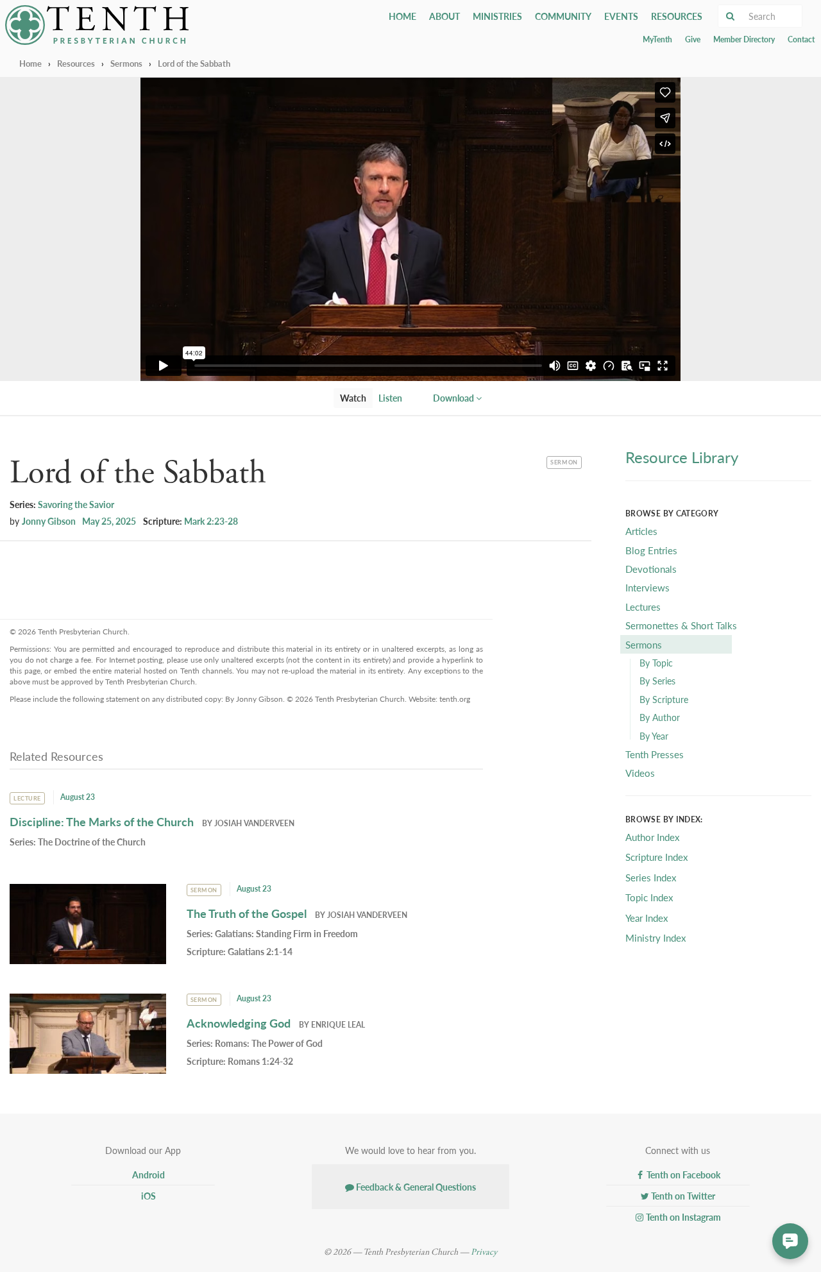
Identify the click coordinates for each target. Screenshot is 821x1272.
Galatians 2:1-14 (260, 951)
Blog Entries (651, 550)
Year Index (646, 917)
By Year (653, 735)
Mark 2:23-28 (211, 520)
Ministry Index (655, 937)
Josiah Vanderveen (254, 823)
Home (402, 16)
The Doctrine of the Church (92, 841)
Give (692, 39)
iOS (147, 1195)
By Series (657, 680)
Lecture (27, 798)
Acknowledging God (239, 1023)
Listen (390, 397)
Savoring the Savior (76, 504)
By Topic (656, 662)
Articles (641, 531)
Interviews (647, 587)
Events (621, 16)
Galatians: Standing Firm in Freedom (286, 933)
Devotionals (651, 568)
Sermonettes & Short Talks (681, 625)
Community (563, 16)
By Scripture (663, 699)
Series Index (650, 877)
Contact (801, 39)
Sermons (126, 63)
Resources (676, 16)
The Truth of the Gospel (247, 913)
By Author (659, 717)
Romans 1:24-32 (260, 1061)
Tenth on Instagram (682, 1216)
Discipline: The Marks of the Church (102, 821)
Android (147, 1174)
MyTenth (657, 39)
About (444, 16)
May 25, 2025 (109, 520)
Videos (640, 772)
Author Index (652, 837)
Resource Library (681, 457)
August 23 (77, 797)
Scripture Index (656, 856)
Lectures (643, 606)
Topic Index (649, 897)
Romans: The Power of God (269, 1043)
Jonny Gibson (49, 520)
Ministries (497, 16)
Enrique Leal (338, 1024)
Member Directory (744, 39)
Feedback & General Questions (415, 1186)
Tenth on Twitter (682, 1195)
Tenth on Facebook (682, 1174)
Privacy (484, 1252)
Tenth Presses (654, 754)
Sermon (565, 461)
